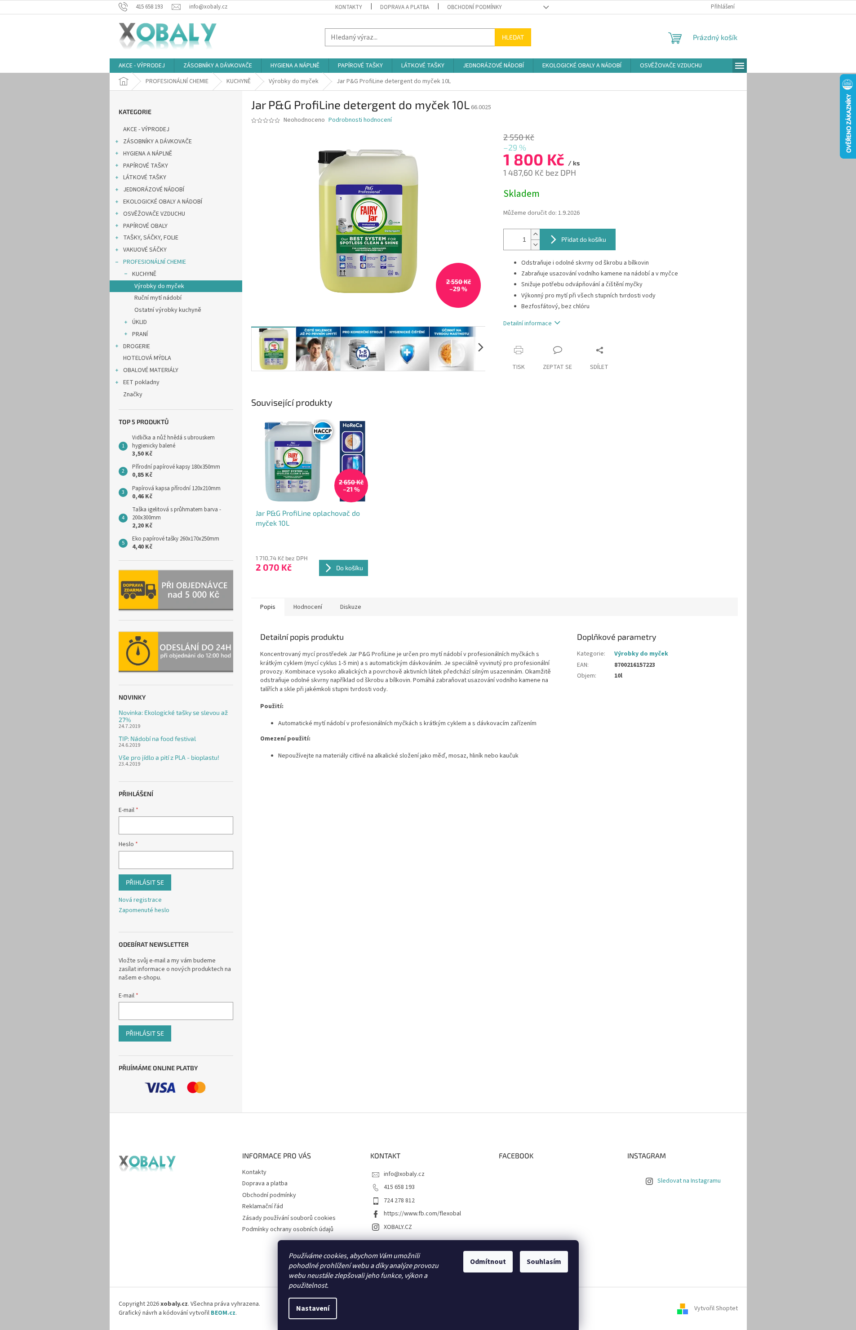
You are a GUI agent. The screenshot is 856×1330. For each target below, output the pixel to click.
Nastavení (312, 1308)
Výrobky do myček (159, 286)
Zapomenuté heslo (144, 910)
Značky (132, 394)
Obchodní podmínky (474, 7)
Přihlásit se (145, 882)
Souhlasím (544, 1262)
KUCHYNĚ (144, 274)
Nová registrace (140, 900)
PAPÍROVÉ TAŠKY (145, 165)
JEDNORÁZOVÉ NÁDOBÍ (153, 189)
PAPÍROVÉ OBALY (145, 226)
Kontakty (348, 7)
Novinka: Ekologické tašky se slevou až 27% (173, 716)
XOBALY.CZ (398, 1227)
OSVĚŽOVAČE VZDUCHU (154, 213)
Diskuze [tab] (350, 607)
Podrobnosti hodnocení (360, 120)
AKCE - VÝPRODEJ (146, 129)
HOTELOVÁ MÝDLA (147, 358)
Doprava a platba (404, 7)
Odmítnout (488, 1262)
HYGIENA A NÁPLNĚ (147, 153)
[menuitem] (142, 65)
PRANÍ (140, 334)
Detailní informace (527, 323)
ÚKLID (139, 322)
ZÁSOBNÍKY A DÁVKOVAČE (157, 141)
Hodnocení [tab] (307, 607)
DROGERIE (136, 346)
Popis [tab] (267, 607)
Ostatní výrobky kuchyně (167, 310)
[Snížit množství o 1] (535, 244)
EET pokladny (141, 382)
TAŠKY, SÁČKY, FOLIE (150, 237)
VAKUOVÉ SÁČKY (145, 249)
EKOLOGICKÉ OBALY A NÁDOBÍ (162, 201)
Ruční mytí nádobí (158, 297)
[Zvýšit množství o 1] (535, 234)
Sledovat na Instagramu (689, 1180)
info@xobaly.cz (404, 1174)
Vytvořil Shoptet (716, 1308)
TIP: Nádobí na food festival (157, 738)
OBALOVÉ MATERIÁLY (150, 370)
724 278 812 (399, 1200)
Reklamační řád (262, 1206)
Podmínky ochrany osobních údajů (287, 1229)
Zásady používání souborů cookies (289, 1218)
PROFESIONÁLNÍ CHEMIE (154, 261)
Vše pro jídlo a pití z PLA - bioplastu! (169, 757)
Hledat (513, 37)
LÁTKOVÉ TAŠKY (144, 177)
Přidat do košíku (583, 239)
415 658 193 (399, 1187)
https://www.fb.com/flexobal (422, 1213)
